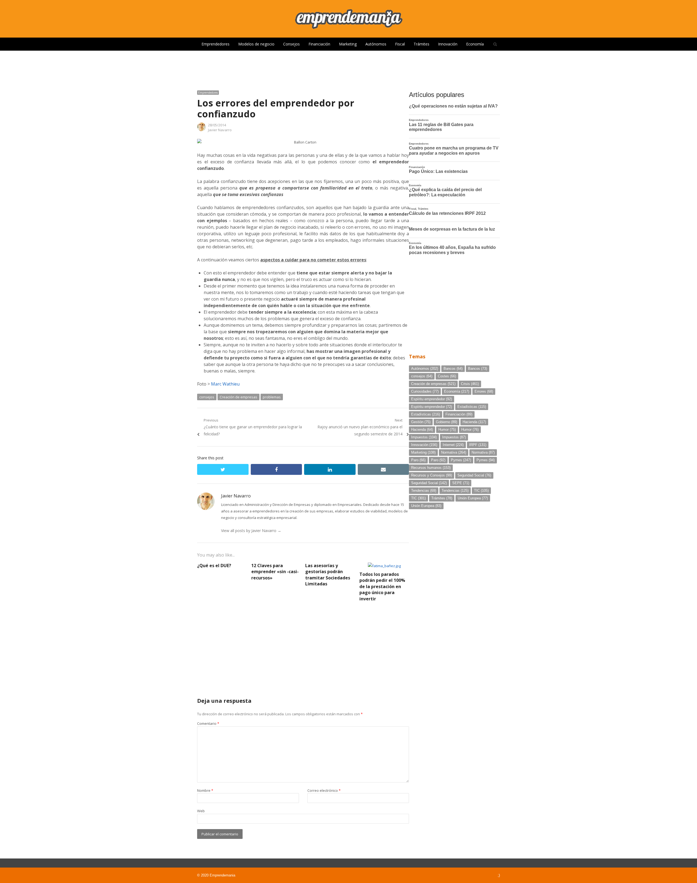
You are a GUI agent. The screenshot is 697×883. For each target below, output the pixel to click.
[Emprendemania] (348, 19)
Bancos (453, 368)
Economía (475, 44)
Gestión (420, 422)
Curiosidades (425, 391)
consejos (206, 397)
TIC (481, 490)
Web (201, 810)
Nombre (205, 790)
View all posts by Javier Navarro (251, 530)
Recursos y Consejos (431, 475)
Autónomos (375, 44)
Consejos (291, 44)
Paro (418, 460)
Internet (453, 445)
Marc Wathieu (225, 384)
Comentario (208, 723)
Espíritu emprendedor (431, 399)
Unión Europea (473, 498)
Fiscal (400, 44)
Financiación (319, 44)
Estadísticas (471, 407)
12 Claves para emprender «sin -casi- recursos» (275, 572)
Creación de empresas (238, 397)
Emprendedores (215, 44)
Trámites (421, 44)
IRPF (477, 445)
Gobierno (446, 422)
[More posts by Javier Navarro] (201, 129)
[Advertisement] (348, 68)
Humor (447, 429)
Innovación (447, 44)
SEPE (460, 483)
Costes (447, 376)
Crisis (470, 384)
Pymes (461, 460)
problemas (272, 397)
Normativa (453, 452)
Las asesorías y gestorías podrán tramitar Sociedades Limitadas (327, 575)
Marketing (348, 44)
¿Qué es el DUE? (214, 566)
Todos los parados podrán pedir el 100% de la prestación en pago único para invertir (382, 586)
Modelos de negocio (256, 44)
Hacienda (474, 422)
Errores (484, 391)
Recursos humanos (431, 468)
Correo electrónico (324, 790)
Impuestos (424, 437)
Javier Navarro (220, 129)
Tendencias (423, 490)
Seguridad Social (474, 475)
